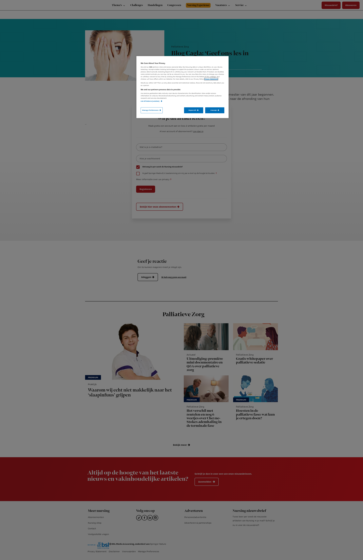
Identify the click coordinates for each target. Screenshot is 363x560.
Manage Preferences (150, 110)
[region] (182, 87)
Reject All (192, 110)
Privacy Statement (211, 79)
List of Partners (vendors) (150, 101)
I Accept (213, 110)
